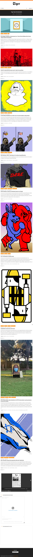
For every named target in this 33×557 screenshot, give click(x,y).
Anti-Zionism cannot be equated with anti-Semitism (12, 460)
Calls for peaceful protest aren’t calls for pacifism (12, 70)
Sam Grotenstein (11, 76)
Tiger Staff (6, 398)
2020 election (5, 263)
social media (10, 123)
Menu (3, 8)
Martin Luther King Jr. (9, 160)
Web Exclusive (10, 152)
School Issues (10, 188)
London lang (13, 410)
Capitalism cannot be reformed (8, 328)
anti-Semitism (5, 467)
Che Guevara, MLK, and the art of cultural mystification (13, 155)
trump (18, 263)
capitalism (4, 76)
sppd (24, 410)
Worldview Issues (11, 457)
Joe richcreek (9, 410)
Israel (8, 467)
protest (17, 410)
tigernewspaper (11, 521)
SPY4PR (26, 410)
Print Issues (9, 67)
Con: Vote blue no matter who (7, 256)
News (9, 397)
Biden (8, 263)
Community (2, 397)
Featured (5, 33)
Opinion (6, 67)
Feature (2, 33)
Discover (2, 78)
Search (30, 8)
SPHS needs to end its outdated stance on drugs (12, 191)
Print (8, 33)
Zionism (16, 467)
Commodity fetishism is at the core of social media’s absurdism (15, 115)
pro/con (11, 263)
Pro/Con (9, 253)
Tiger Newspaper (6, 521)
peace (8, 76)
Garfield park (5, 410)
